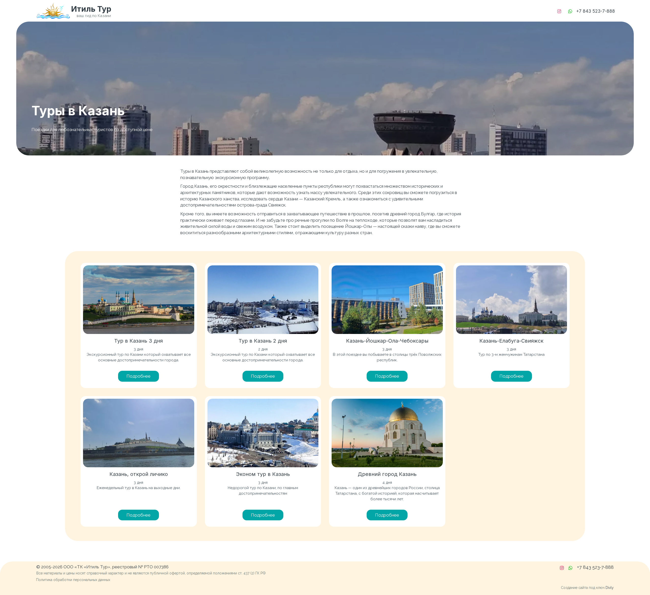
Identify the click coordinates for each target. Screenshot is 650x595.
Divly (610, 588)
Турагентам (438, 10)
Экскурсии (331, 10)
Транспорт (397, 10)
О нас (469, 10)
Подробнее (138, 376)
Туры (364, 10)
